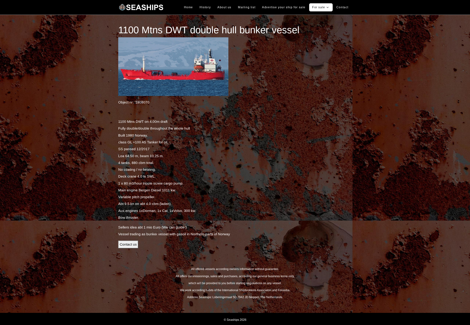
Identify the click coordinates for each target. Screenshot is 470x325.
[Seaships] (141, 7)
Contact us (128, 244)
